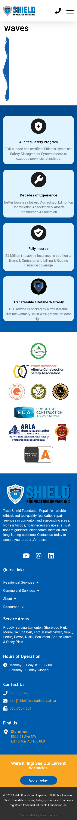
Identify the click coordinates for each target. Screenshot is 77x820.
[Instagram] (38, 556)
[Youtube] (26, 556)
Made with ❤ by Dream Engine (38, 815)
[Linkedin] (51, 556)
